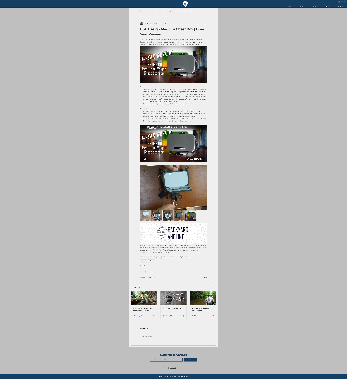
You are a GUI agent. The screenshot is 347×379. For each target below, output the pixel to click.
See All (214, 287)
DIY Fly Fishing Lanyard (172, 308)
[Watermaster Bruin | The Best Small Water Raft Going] (144, 298)
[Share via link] (154, 272)
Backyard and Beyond (189, 11)
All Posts (133, 11)
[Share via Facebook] (141, 272)
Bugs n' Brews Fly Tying (167, 11)
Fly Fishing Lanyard (185, 257)
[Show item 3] (168, 215)
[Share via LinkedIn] (150, 272)
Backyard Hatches (144, 11)
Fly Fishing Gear (155, 257)
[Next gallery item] (205, 187)
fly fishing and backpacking (170, 257)
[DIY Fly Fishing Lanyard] (173, 298)
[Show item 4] (179, 215)
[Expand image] (173, 187)
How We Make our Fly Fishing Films (200, 309)
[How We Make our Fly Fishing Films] (203, 298)
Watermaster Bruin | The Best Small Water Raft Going (142, 309)
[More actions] (206, 23)
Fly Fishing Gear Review (147, 261)
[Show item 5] (190, 215)
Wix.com (186, 376)
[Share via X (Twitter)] (145, 272)
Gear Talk (155, 11)
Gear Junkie (144, 257)
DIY (178, 11)
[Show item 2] (156, 215)
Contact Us (173, 368)
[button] (214, 11)
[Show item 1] (145, 215)
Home (165, 368)
